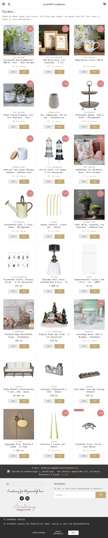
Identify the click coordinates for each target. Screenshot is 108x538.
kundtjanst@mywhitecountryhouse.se (59, 468)
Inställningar (38, 533)
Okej (73, 533)
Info (13, 72)
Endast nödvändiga (58, 533)
